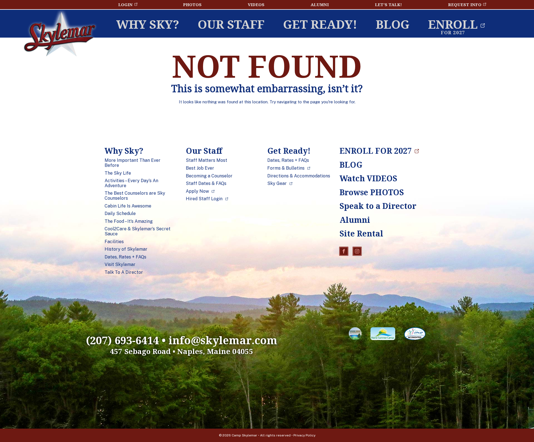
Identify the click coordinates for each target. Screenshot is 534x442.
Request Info (464, 4)
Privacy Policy (304, 435)
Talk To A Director (124, 272)
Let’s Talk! (388, 4)
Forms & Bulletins (286, 168)
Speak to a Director (373, 206)
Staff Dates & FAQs (206, 183)
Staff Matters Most (206, 160)
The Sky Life (118, 173)
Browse (372, 192)
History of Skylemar (126, 249)
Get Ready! (320, 24)
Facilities (114, 241)
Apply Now (197, 191)
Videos (256, 4)
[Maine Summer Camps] (383, 334)
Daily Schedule (120, 213)
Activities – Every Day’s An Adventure (131, 183)
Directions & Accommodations (298, 176)
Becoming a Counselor (209, 176)
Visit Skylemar (120, 264)
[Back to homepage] (59, 35)
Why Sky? (147, 24)
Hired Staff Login (204, 198)
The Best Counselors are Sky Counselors (135, 196)
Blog (392, 24)
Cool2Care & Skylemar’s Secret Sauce (137, 231)
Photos (192, 4)
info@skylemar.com (223, 340)
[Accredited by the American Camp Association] (415, 334)
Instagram (357, 251)
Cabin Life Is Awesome (128, 206)
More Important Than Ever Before (132, 163)
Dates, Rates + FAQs (125, 257)
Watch (368, 178)
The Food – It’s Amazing (129, 221)
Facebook (344, 251)
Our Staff (231, 24)
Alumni (320, 4)
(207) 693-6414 (122, 340)
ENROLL (453, 24)
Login (125, 4)
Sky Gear (277, 183)
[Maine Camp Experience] (355, 334)
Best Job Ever (200, 168)
